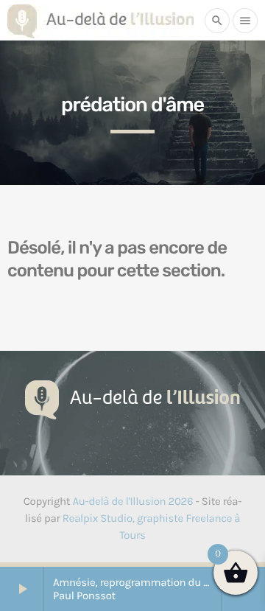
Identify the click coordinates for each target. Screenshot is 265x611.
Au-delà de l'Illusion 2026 (132, 501)
